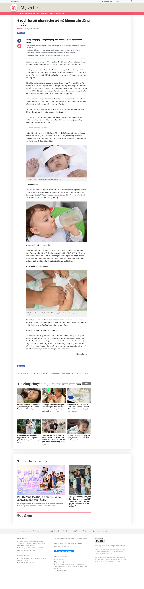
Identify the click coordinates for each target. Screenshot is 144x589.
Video (102, 531)
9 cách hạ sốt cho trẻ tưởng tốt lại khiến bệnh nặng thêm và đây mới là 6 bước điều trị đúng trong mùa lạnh (56, 46)
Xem (86, 384)
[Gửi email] (19, 46)
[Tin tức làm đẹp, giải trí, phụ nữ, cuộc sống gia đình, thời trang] (14, 7)
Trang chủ (20, 531)
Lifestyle (28, 531)
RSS (106, 531)
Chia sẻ (21, 32)
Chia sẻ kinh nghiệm (57, 13)
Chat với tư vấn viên (65, 551)
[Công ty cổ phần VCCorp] (100, 540)
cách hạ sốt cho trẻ (24, 373)
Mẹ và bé (29, 8)
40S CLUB (97, 531)
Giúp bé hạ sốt (54, 373)
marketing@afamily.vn (62, 547)
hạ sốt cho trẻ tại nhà (40, 373)
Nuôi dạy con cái (42, 13)
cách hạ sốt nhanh (81, 373)
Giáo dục (49, 531)
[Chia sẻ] (19, 41)
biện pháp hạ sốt (67, 373)
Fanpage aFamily (108, 1)
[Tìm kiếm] (132, 1)
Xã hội (34, 531)
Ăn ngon (78, 531)
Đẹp (38, 531)
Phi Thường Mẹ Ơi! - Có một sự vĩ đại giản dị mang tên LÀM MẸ (39, 499)
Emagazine (15, 1)
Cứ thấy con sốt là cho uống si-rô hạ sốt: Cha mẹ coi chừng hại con (47, 55)
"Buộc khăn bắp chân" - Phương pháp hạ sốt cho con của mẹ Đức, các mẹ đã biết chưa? (54, 50)
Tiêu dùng (72, 531)
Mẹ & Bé (43, 531)
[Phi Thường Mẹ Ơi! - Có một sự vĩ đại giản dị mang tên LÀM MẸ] (41, 480)
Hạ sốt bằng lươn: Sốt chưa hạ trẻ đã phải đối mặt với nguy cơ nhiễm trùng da (51, 52)
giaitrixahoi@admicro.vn (63, 562)
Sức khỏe (65, 531)
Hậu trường (57, 531)
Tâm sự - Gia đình (88, 531)
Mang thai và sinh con (27, 13)
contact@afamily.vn (29, 550)
